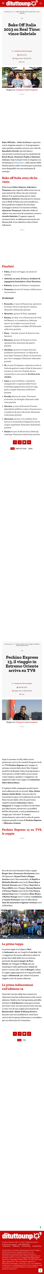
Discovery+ (19, 162)
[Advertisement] (22, 117)
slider (30, 448)
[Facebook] (15, 442)
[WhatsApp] (29, 442)
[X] (20, 442)
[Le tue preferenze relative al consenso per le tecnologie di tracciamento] (40, 1270)
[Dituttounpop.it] (22, 3)
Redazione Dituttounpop (23, 51)
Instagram (33, 90)
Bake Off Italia (21, 448)
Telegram (19, 90)
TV (14, 12)
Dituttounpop (8, 12)
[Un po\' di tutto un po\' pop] (22, 1236)
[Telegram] (24, 442)
